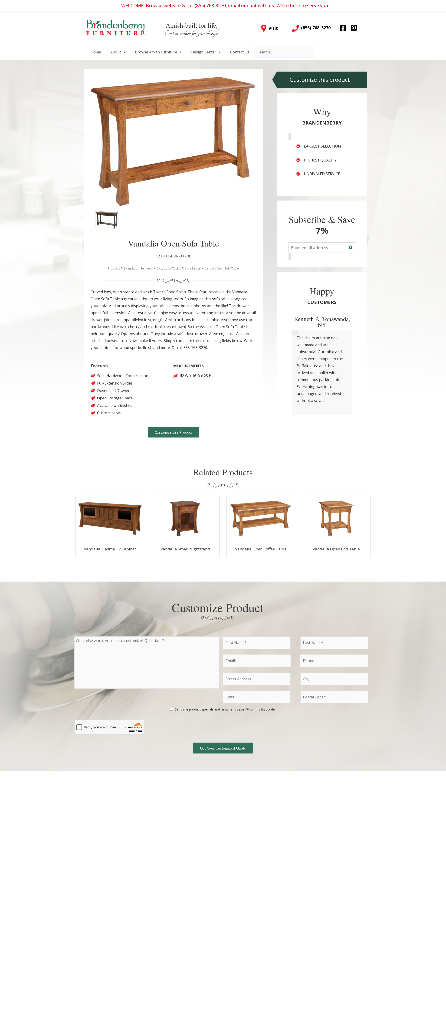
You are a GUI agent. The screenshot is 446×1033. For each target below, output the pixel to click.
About (115, 52)
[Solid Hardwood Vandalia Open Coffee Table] (260, 517)
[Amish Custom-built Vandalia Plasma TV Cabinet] (110, 517)
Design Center (203, 52)
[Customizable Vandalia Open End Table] (336, 517)
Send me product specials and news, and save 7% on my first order (225, 709)
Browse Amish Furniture (156, 52)
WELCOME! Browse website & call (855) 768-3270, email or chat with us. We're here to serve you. (225, 5)
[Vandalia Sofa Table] (102, 218)
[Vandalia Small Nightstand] (185, 517)
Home (96, 52)
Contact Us (239, 52)
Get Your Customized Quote (223, 748)
